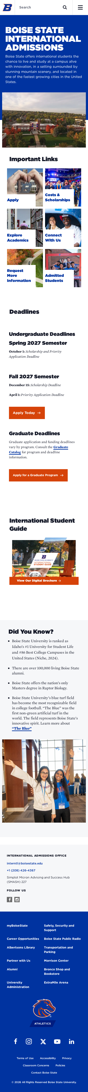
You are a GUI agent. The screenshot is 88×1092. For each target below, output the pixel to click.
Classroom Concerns (36, 1065)
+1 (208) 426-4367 (21, 870)
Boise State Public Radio (62, 938)
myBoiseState (17, 925)
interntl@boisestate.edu (25, 863)
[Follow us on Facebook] (9, 899)
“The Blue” (22, 728)
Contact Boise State (44, 1072)
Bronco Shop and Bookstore (57, 971)
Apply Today (24, 413)
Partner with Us (18, 960)
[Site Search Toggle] (64, 7)
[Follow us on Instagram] (17, 899)
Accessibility (48, 1058)
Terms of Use (25, 1058)
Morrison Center (56, 960)
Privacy (67, 1058)
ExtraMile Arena (56, 982)
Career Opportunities (23, 938)
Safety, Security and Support (59, 928)
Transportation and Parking (58, 950)
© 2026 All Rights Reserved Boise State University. (44, 1082)
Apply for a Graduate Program (35, 475)
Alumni (12, 969)
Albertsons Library (21, 947)
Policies (60, 1065)
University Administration (18, 985)
